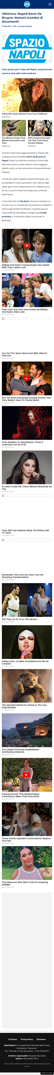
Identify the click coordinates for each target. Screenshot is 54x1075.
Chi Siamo (12, 1039)
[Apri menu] (50, 4)
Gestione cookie (47, 1073)
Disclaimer (41, 1039)
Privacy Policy (27, 1039)
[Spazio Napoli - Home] (27, 4)
